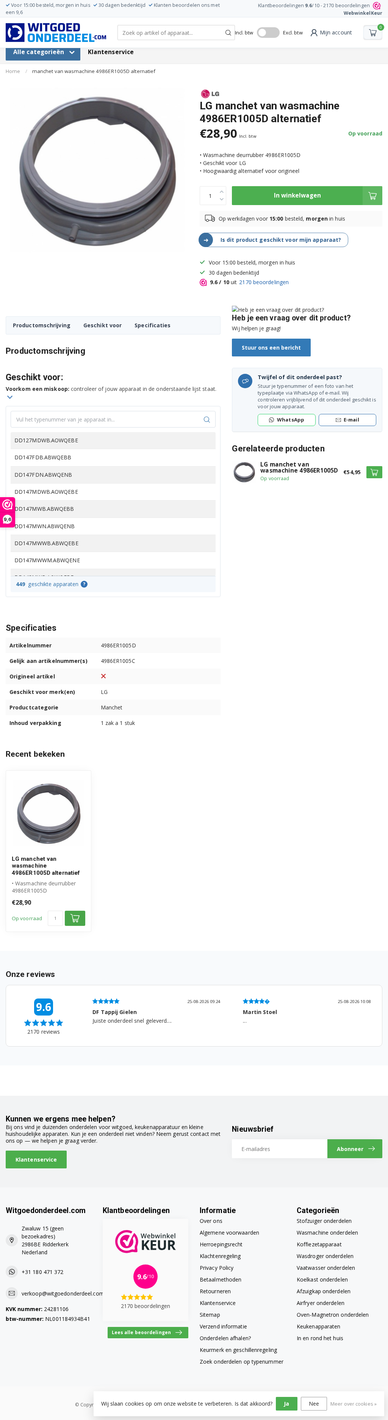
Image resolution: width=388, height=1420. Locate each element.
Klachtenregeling (220, 1256)
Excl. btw (293, 32)
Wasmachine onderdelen (327, 1232)
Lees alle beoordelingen (141, 1332)
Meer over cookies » (353, 1404)
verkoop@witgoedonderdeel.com (63, 1293)
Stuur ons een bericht (271, 347)
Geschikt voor (102, 325)
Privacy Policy (216, 1267)
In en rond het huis (320, 1338)
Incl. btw (244, 32)
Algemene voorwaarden (229, 1232)
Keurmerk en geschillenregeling (238, 1349)
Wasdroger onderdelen (325, 1256)
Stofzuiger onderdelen (324, 1220)
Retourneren (215, 1291)
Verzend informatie (223, 1326)
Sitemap (210, 1314)
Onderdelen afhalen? (225, 1338)
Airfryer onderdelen (320, 1302)
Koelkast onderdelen (322, 1279)
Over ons (211, 1220)
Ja (286, 1403)
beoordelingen (264, 282)
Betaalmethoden (220, 1279)
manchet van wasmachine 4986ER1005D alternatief (94, 71)
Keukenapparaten (319, 1326)
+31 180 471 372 (43, 1271)
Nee (314, 1403)
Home (13, 71)
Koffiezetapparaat (319, 1244)
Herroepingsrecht (221, 1244)
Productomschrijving (41, 325)
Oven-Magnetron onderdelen (333, 1314)
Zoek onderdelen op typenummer (241, 1361)
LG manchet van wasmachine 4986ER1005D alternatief (46, 865)
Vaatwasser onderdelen (326, 1267)
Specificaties (153, 325)
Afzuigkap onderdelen (323, 1291)
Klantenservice (111, 52)
